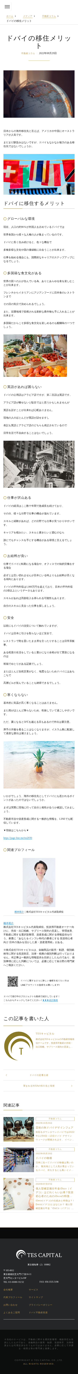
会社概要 (8, 1289)
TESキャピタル (45, 1033)
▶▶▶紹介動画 (50, 1000)
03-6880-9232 (16, 1282)
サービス (33, 1289)
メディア (27, 16)
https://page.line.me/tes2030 (17, 838)
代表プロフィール (12, 1297)
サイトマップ (36, 1297)
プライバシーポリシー (40, 1305)
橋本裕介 (19, 912)
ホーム (9, 16)
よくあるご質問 (11, 1312)
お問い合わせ (10, 1305)
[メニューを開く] (7, 6)
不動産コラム (49, 16)
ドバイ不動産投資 (38, 1312)
